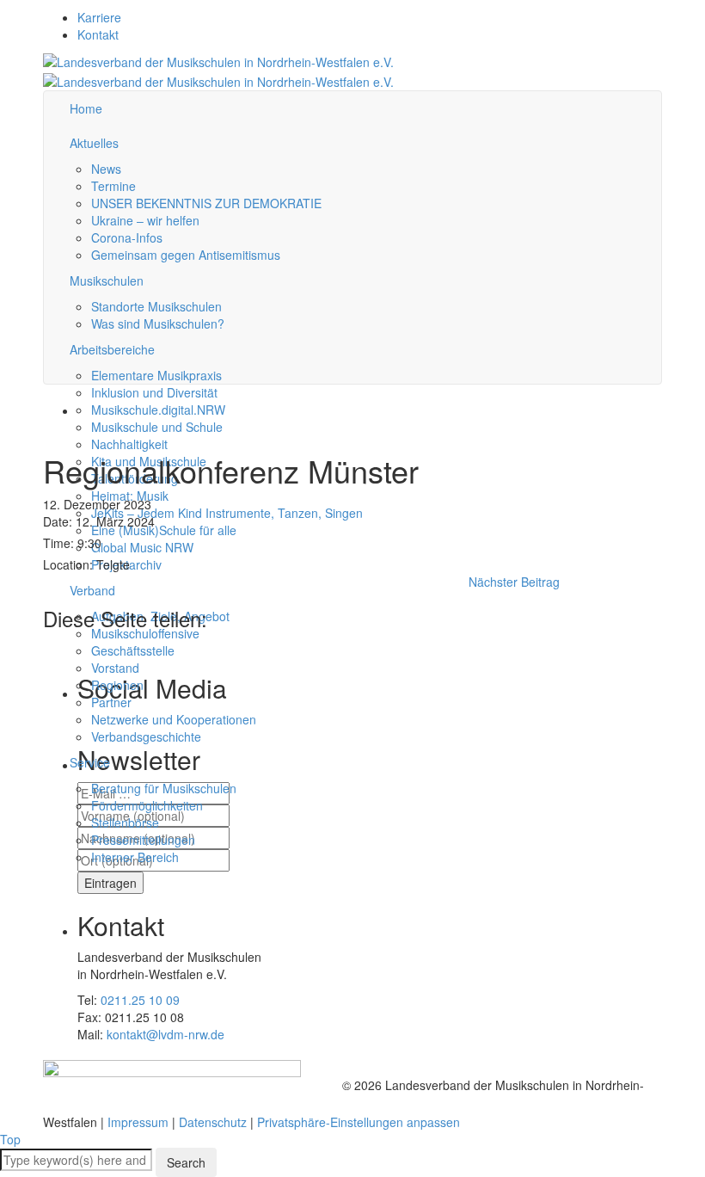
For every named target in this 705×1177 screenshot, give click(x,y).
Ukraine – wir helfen (145, 220)
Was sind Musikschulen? (157, 323)
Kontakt (98, 34)
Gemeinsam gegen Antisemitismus (185, 254)
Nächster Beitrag (514, 581)
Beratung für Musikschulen (163, 788)
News (106, 168)
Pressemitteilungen (143, 839)
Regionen (117, 684)
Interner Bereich (135, 857)
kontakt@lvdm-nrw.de (165, 1034)
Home (86, 108)
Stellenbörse (125, 822)
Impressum (138, 1122)
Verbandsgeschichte (146, 736)
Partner (111, 702)
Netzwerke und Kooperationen (173, 719)
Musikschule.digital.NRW (158, 409)
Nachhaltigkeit (129, 444)
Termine (113, 185)
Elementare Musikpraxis (156, 375)
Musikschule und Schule (157, 426)
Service (90, 762)
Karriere (99, 17)
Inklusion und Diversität (154, 392)
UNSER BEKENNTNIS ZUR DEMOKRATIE (206, 203)
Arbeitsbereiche (112, 349)
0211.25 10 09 (140, 999)
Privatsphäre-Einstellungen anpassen (358, 1122)
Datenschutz (213, 1122)
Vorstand (115, 667)
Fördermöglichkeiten (147, 805)
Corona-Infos (126, 237)
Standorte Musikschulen (156, 306)
